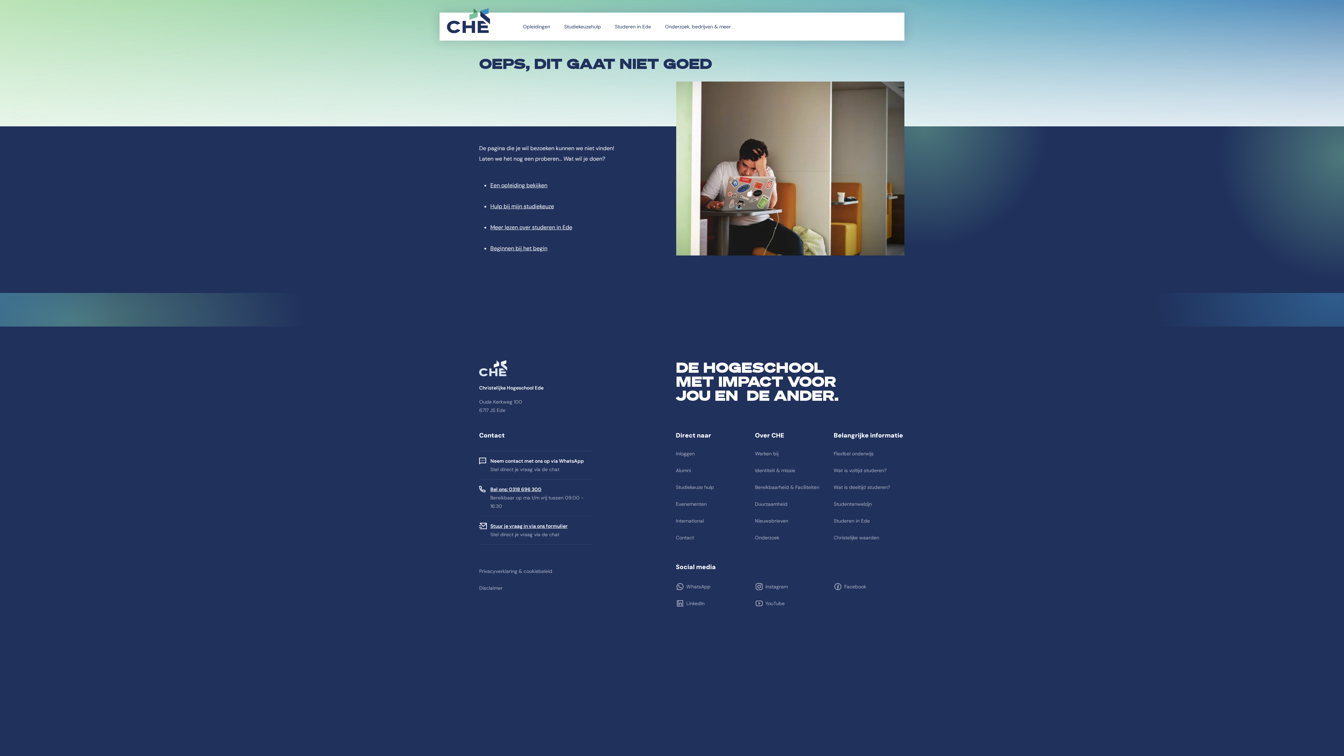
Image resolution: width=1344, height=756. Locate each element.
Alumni (683, 470)
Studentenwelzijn (853, 504)
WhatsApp (698, 586)
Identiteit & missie (775, 470)
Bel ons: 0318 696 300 (515, 489)
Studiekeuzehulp (582, 26)
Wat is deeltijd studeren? (862, 487)
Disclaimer (491, 588)
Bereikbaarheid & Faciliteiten (787, 487)
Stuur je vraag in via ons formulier (529, 526)
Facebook (855, 586)
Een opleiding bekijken (518, 185)
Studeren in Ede (633, 26)
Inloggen (685, 453)
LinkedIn (695, 603)
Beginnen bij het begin (518, 248)
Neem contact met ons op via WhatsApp (537, 461)
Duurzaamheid (771, 504)
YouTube (775, 603)
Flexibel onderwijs (854, 453)
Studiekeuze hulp (695, 487)
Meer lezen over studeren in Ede (531, 227)
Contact (685, 537)
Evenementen (691, 504)
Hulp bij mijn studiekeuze (522, 206)
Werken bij (766, 453)
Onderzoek (767, 537)
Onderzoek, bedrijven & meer (698, 26)
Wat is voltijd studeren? (860, 470)
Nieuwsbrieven (771, 521)
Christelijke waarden (856, 537)
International (690, 521)
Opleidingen (536, 26)
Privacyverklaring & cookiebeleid (515, 571)
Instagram (776, 586)
